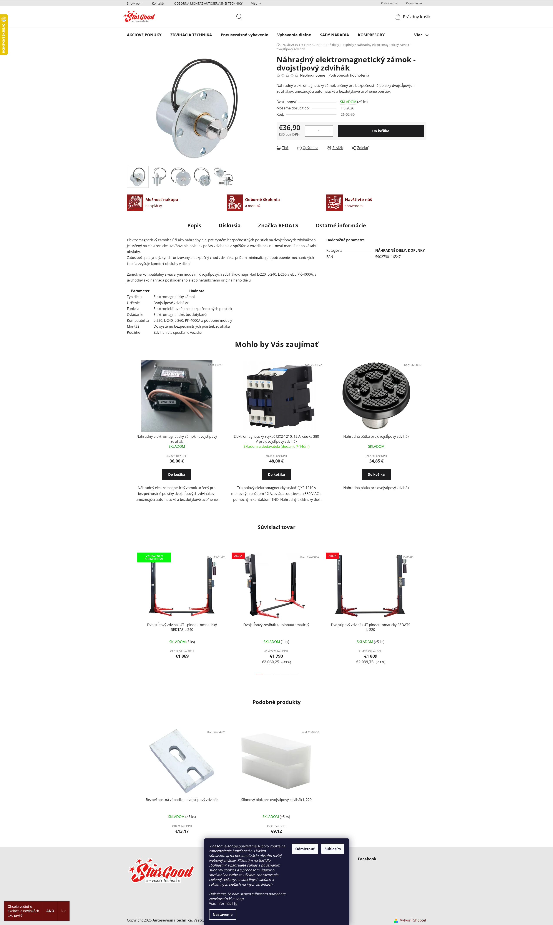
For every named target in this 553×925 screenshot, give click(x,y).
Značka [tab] (278, 225)
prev (130, 612)
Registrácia (414, 3)
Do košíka (380, 131)
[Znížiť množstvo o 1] (308, 131)
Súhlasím (333, 848)
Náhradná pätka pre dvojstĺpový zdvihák (376, 436)
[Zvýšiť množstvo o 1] (330, 131)
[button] (176, 478)
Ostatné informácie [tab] (341, 225)
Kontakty (158, 3)
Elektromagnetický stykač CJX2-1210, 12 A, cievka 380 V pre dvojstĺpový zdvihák (276, 439)
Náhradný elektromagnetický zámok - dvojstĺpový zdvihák (176, 439)
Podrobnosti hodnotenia (349, 75)
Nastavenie (222, 914)
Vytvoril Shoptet (413, 920)
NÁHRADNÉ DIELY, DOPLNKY (400, 250)
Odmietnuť (305, 848)
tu (235, 903)
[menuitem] (144, 34)
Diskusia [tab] (230, 225)
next (422, 612)
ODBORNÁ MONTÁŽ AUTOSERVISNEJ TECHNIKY (208, 3)
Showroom (134, 3)
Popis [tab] (194, 225)
